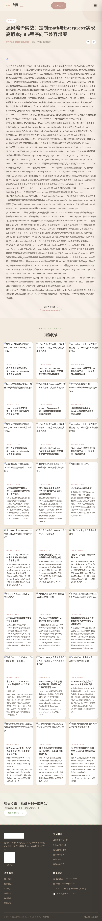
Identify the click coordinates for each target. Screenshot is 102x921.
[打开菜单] (95, 5)
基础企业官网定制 (60, 840)
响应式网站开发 (59, 844)
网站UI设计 (58, 859)
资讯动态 (8, 898)
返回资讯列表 (51, 307)
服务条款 (94, 917)
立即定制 (59, 5)
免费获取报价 (15, 812)
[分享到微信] (88, 42)
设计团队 (8, 883)
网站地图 (46, 917)
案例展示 (8, 893)
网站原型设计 (58, 854)
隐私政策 (86, 917)
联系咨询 (8, 903)
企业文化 (8, 888)
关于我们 (8, 878)
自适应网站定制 (59, 849)
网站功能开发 (58, 864)
